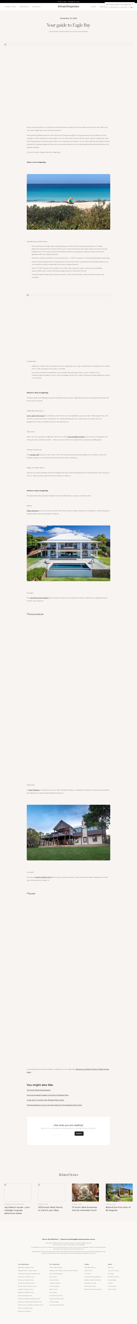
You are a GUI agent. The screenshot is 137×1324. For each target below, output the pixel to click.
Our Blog (110, 1273)
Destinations (24, 7)
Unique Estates (54, 1280)
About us (110, 1267)
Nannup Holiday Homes (25, 1308)
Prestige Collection (55, 1283)
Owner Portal (112, 1289)
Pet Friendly (53, 1292)
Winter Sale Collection (56, 1267)
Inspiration (103, 7)
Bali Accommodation (24, 1311)
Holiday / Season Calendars (92, 1280)
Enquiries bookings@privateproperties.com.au (78, 1239)
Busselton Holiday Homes (26, 1292)
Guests (93, 7)
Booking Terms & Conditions (93, 1289)
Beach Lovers (53, 1289)
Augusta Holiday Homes (25, 1289)
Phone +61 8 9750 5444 (50, 1239)
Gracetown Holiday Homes (26, 1277)
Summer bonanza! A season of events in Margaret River (48, 1095)
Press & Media (112, 1280)
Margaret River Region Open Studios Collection (63, 1270)
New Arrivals (53, 1277)
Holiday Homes (10, 7)
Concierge (87, 1273)
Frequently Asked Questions (92, 1277)
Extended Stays (54, 1302)
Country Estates (54, 1286)
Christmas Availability (56, 1273)
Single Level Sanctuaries (56, 1298)
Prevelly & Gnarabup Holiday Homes (29, 1273)
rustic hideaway (34, 790)
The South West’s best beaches (38, 1090)
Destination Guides (90, 1283)
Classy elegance (33, 511)
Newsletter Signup (113, 1277)
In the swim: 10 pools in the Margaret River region (45, 1100)
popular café (34, 455)
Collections (36, 7)
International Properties (56, 1305)
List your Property (113, 1270)
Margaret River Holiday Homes (27, 1270)
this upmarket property (76, 437)
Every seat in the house (35, 416)
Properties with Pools (55, 1295)
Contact (110, 1283)
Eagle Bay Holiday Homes (26, 1267)
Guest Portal (88, 1270)
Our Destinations (23, 1264)
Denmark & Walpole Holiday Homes (29, 1298)
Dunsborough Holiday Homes (27, 1286)
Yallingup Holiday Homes (25, 1280)
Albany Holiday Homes (25, 1295)
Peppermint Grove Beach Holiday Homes (30, 1305)
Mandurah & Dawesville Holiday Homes (30, 1302)
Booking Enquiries (90, 1286)
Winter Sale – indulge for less (68, 1)
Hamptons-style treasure (39, 598)
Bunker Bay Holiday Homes (26, 1283)
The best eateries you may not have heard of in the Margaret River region (54, 1105)
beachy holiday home (43, 877)
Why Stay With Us (89, 1267)
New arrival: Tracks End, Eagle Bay (118, 4)
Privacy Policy (112, 1286)
